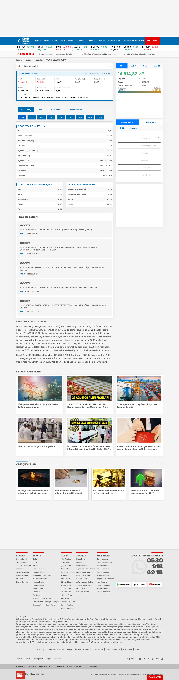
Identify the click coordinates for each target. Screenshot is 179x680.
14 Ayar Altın (66, 588)
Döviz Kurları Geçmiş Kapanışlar (46, 602)
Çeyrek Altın (146, 175)
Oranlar (41, 110)
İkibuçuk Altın (66, 595)
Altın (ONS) (65, 579)
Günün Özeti (21, 559)
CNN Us (19, 658)
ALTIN (64, 555)
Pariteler (36, 595)
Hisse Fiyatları (22, 562)
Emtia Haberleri (103, 572)
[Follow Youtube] (157, 658)
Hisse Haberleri (75, 110)
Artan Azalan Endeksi (85, 582)
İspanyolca (38, 658)
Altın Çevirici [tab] (127, 122)
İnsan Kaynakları (82, 649)
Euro (35, 562)
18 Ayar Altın (66, 585)
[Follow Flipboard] (162, 658)
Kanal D (21, 666)
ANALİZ (81, 555)
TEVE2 (32, 666)
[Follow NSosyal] (140, 658)
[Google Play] (123, 584)
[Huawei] (155, 584)
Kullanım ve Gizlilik (56, 649)
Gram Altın (145, 160)
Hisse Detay (26, 110)
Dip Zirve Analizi (83, 592)
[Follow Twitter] (148, 658)
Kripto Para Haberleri (105, 579)
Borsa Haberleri (103, 565)
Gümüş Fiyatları (67, 605)
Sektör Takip (81, 579)
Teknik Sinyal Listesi (84, 585)
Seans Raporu (103, 588)
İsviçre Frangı (38, 569)
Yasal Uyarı (41, 649)
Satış (134, 128)
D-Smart (59, 666)
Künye (69, 649)
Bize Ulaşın (127, 649)
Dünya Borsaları (22, 582)
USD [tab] (145, 66)
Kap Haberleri (102, 582)
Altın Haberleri (103, 575)
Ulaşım (137, 649)
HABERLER (103, 555)
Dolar (35, 559)
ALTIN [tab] (157, 66)
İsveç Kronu (38, 588)
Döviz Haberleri (103, 569)
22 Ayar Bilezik (66, 582)
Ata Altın (64, 575)
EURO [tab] (133, 66)
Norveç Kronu (38, 582)
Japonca (57, 658)
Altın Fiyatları (66, 559)
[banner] (26, 41)
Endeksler (20, 569)
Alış (123, 128)
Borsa (20, 555)
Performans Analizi (84, 575)
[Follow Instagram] (153, 658)
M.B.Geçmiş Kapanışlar (42, 598)
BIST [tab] (122, 66)
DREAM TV (45, 666)
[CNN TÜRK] (20, 674)
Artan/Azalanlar (22, 572)
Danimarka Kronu (40, 585)
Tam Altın (145, 153)
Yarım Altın (145, 168)
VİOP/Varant (21, 579)
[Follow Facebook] (144, 658)
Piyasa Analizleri (103, 592)
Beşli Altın (65, 598)
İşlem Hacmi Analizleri (85, 572)
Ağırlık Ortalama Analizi (85, 569)
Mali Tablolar (56, 110)
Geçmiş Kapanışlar (23, 565)
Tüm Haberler (102, 559)
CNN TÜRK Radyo (76, 666)
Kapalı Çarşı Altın (68, 602)
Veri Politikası (97, 649)
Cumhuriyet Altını (148, 146)
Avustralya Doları (40, 579)
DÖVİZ (37, 555)
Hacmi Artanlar (22, 575)
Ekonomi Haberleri (104, 562)
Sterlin (36, 565)
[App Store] (139, 584)
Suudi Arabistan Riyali (42, 575)
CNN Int (28, 658)
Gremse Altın (66, 592)
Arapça (48, 658)
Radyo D (94, 666)
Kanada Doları (39, 572)
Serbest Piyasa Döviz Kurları (44, 605)
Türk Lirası (145, 138)
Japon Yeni (37, 592)
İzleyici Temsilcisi (113, 649)
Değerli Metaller (67, 608)
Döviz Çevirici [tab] (151, 122)
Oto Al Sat (80, 588)
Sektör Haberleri (103, 585)
